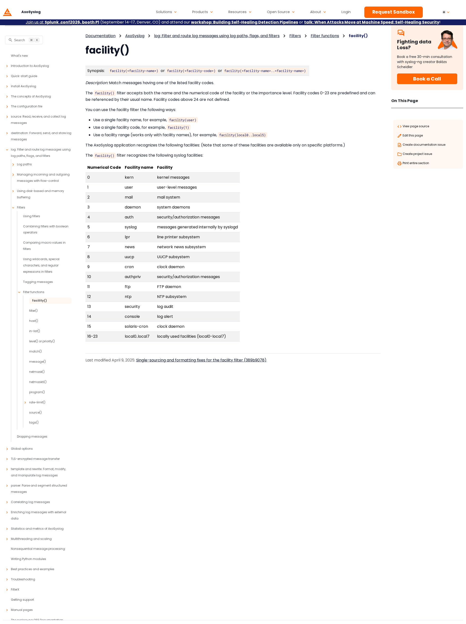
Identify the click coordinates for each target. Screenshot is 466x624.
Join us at (62, 22)
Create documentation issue (423, 145)
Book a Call (427, 78)
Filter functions (325, 36)
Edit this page (412, 135)
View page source (415, 126)
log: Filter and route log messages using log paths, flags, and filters (217, 36)
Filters (295, 36)
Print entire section (415, 163)
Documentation (100, 36)
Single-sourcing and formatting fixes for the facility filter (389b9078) (201, 360)
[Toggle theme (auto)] (445, 12)
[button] (166, 12)
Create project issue (417, 154)
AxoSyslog (134, 36)
